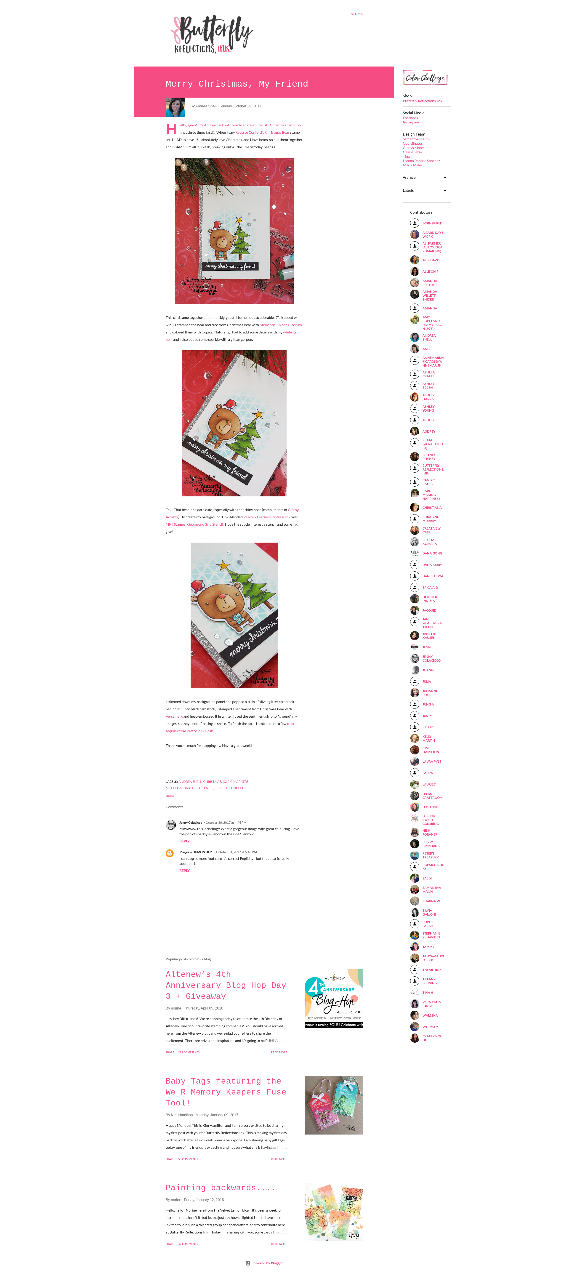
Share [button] (170, 796)
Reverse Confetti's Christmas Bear (262, 132)
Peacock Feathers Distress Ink (266, 517)
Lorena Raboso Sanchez (421, 160)
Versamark (174, 716)
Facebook (410, 117)
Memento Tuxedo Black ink (280, 324)
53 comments (188, 1159)
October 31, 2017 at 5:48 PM (236, 852)
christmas (212, 781)
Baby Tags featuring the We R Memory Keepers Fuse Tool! (226, 1092)
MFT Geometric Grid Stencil (189, 788)
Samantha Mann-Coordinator (416, 141)
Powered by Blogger (267, 1263)
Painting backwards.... (221, 1188)
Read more (279, 1052)
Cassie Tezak (413, 152)
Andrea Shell (190, 781)
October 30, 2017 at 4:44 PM (226, 822)
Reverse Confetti (229, 788)
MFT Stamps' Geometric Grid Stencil (194, 524)
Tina (406, 156)
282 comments (188, 1052)
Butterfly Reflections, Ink (422, 101)
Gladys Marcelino (417, 147)
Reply (184, 841)
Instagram (411, 122)
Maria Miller (412, 165)
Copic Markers (235, 781)
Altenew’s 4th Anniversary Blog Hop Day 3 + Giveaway (226, 985)
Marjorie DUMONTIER (196, 852)
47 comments (188, 1244)
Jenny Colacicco (190, 822)
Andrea (210, 125)
